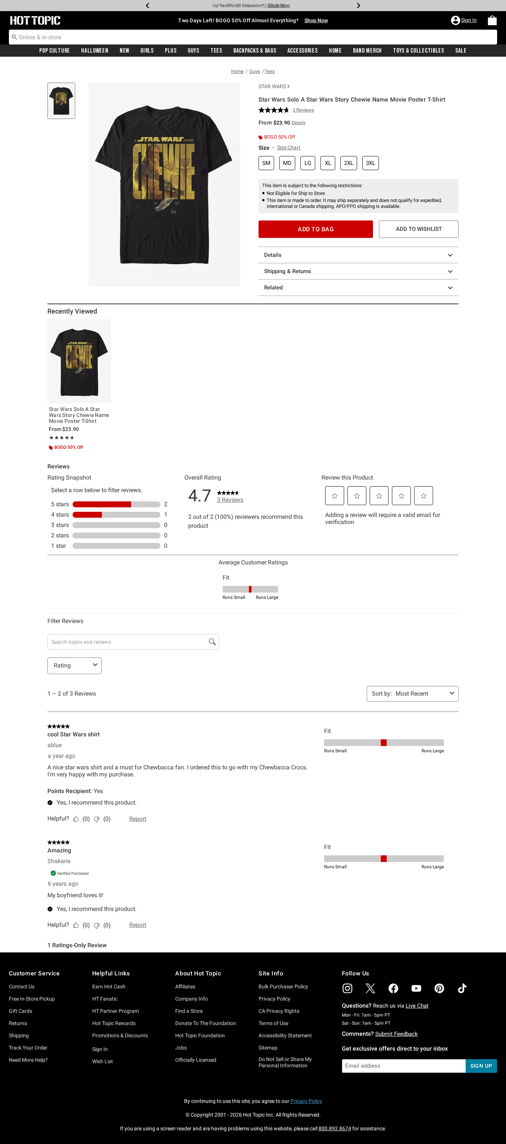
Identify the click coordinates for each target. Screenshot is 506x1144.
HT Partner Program (115, 1011)
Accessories (302, 50)
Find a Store (189, 1011)
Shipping (19, 1035)
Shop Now (274, 5)
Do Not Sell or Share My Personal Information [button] (285, 1062)
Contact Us (21, 986)
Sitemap (268, 1048)
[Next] (358, 6)
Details (273, 255)
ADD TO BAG (316, 229)
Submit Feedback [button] (396, 1034)
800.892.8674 (335, 1128)
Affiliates (185, 986)
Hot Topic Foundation (200, 1035)
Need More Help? (28, 1060)
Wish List (102, 1061)
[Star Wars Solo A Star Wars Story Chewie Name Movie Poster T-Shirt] (79, 361)
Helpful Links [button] (111, 973)
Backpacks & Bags (254, 50)
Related (273, 287)
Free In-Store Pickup (32, 999)
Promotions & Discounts (120, 1035)
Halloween (94, 50)
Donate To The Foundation (205, 1023)
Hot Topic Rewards (114, 1023)
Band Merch (367, 50)
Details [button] (298, 122)
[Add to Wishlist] (104, 326)
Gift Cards (20, 1011)
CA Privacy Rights (279, 1011)
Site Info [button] (271, 973)
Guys (193, 50)
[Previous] (147, 6)
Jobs (181, 1048)
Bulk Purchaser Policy (283, 986)
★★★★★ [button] (61, 438)
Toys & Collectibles (418, 50)
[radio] (266, 163)
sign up (481, 1066)
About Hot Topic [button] (198, 973)
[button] (464, 20)
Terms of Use (273, 1023)
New (124, 50)
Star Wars (272, 86)
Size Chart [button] (288, 147)
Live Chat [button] (417, 1005)
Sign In (100, 1049)
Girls (147, 50)
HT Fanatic (104, 999)
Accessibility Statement (285, 1035)
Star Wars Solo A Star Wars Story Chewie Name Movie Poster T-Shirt (79, 415)
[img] (347, 988)
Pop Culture (54, 50)
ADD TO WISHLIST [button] (419, 229)
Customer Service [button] (34, 973)
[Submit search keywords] (14, 36)
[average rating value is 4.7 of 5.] (276, 110)
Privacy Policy (274, 999)
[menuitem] (492, 20)
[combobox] (253, 37)
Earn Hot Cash (109, 986)
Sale (461, 50)
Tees (216, 50)
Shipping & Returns (287, 271)
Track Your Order (28, 1048)
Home (335, 50)
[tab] (64, 105)
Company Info (191, 999)
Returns (18, 1023)
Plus (171, 50)
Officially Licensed (195, 1060)
